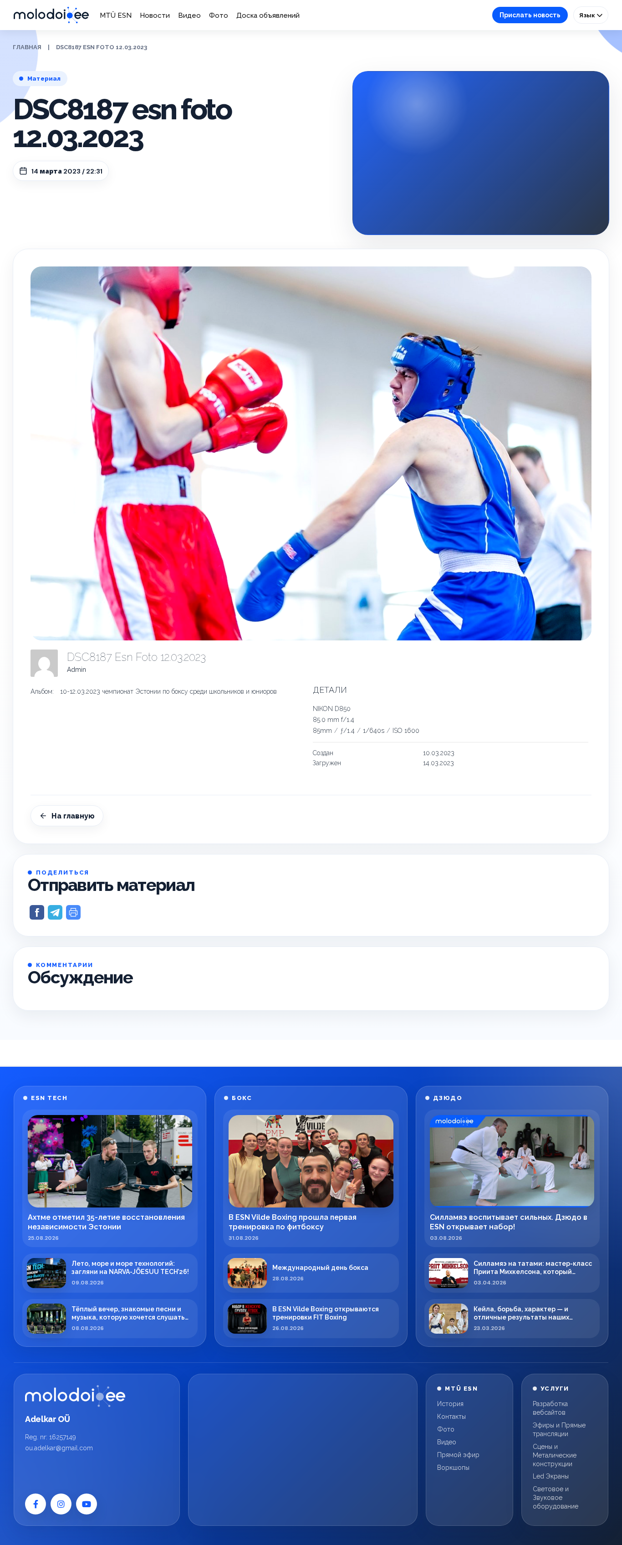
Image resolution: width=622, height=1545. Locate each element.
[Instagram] (61, 1504)
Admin (76, 669)
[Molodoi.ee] (75, 1396)
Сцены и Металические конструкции (554, 1455)
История (450, 1403)
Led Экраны (551, 1476)
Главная (27, 47)
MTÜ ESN (116, 15)
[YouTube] (86, 1504)
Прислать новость (530, 15)
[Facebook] (35, 1504)
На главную (73, 816)
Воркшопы (453, 1467)
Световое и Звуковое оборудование (555, 1497)
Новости (155, 15)
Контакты (451, 1416)
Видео (189, 15)
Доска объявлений (268, 15)
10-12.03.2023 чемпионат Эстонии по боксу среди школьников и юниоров (168, 691)
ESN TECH (49, 1098)
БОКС (242, 1098)
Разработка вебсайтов (550, 1408)
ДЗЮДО (448, 1098)
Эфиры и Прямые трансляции (559, 1430)
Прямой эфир (458, 1454)
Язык (588, 15)
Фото (218, 15)
